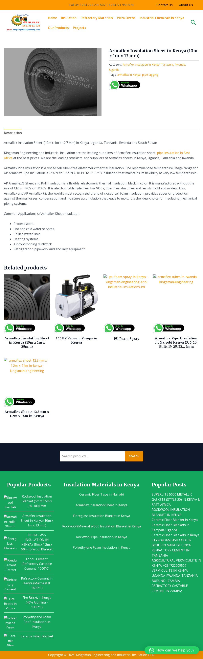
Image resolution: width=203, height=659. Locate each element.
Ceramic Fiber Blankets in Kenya (175, 535)
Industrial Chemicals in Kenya (162, 18)
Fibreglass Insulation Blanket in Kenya (101, 516)
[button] (193, 23)
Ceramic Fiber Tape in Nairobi (101, 494)
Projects (79, 28)
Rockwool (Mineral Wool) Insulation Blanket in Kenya (101, 526)
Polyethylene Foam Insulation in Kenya (101, 547)
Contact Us (164, 5)
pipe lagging (150, 74)
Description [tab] (13, 133)
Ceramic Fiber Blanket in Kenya (175, 520)
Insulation (69, 18)
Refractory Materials (97, 18)
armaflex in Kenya (129, 74)
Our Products (58, 28)
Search (134, 456)
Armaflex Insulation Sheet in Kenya (101, 505)
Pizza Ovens (126, 18)
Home (52, 18)
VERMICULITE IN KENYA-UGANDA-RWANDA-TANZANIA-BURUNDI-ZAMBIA (175, 575)
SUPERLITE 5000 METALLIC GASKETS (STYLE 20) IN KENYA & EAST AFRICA (176, 499)
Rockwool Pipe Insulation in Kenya (101, 537)
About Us (186, 5)
